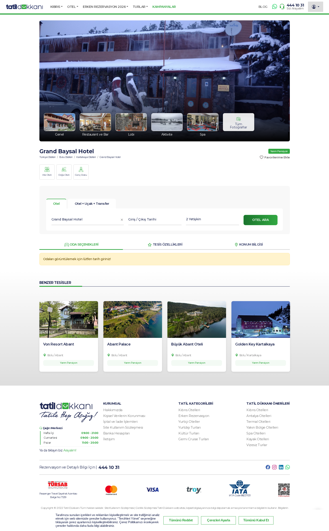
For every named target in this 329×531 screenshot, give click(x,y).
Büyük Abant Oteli (187, 344)
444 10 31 (295, 5)
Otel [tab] (56, 204)
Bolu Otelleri (66, 157)
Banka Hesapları (116, 433)
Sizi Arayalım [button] (295, 8)
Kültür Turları (188, 433)
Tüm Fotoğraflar (238, 125)
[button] (56, 6)
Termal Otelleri (258, 421)
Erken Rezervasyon (193, 416)
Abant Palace (118, 344)
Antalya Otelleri (258, 416)
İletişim (109, 439)
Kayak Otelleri (257, 439)
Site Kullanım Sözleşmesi (123, 427)
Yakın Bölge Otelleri (262, 427)
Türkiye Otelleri (47, 157)
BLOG (262, 7)
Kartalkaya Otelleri (86, 157)
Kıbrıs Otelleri (189, 410)
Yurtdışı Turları (189, 427)
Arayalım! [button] (69, 450)
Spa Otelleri (255, 433)
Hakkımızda (112, 410)
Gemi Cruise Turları (193, 439)
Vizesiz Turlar (256, 445)
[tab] (92, 204)
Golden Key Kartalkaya (255, 344)
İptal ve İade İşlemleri (120, 421)
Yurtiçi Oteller (189, 421)
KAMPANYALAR (164, 7)
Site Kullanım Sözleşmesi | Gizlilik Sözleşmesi (131, 507)
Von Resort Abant (58, 344)
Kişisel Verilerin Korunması (124, 416)
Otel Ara (260, 220)
